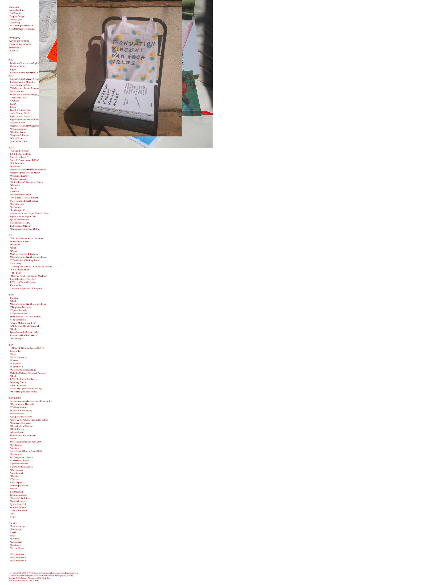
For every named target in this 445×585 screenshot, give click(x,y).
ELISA (13, 103)
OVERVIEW (14, 38)
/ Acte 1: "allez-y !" (19, 157)
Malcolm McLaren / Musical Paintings (28, 372)
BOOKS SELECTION (19, 41)
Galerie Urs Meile (18, 122)
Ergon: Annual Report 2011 (23, 216)
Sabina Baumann (18, 385)
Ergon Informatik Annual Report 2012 (28, 119)
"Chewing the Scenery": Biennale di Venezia (31, 266)
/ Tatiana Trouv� (18, 310)
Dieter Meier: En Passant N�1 (24, 332)
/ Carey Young (17, 138)
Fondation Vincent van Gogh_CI (25, 94)
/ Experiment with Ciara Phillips (25, 228)
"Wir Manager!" (17, 338)
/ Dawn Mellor (17, 413)
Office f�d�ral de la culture (23, 391)
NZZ (12, 513)
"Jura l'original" (17, 210)
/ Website (14, 100)
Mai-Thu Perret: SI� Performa (24, 253)
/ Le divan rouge (18, 526)
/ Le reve (14, 360)
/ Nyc (12, 535)
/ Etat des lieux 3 (18, 560)
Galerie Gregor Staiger (20, 194)
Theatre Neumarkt (18, 510)
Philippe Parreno (18, 507)
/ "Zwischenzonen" (19, 313)
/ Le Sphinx (15, 363)
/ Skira (13, 354)
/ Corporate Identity (19, 175)
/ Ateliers (14, 447)
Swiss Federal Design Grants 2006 (26, 441)
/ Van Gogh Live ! (18, 97)
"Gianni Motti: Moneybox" (23, 322)
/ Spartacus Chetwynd (20, 422)
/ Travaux (14, 479)
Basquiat (14, 297)
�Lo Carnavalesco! (19, 219)
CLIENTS (13, 50)
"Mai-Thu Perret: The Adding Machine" (28, 275)
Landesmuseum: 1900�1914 (24, 72)
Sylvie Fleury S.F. (18, 504)
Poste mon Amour (18, 494)
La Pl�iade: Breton (19, 460)
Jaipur (13, 106)
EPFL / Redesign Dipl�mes (23, 379)
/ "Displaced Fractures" (20, 307)
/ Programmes (16, 469)
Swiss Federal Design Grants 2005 (26, 451)
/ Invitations (16, 444)
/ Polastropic (16, 529)
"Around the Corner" (19, 150)
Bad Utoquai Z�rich (20, 225)
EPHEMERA (15, 47)
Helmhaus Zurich (18, 66)
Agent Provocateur (19, 463)
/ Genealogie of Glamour (21, 426)
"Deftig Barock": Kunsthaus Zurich (26, 182)
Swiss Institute (17, 91)
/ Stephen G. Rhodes (19, 135)
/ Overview (15, 166)
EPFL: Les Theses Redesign (23, 282)
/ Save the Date (17, 203)
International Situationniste (23, 435)
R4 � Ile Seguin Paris (20, 153)
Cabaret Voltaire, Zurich (21, 466)
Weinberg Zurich (18, 382)
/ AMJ (13, 532)
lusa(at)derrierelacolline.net (22, 28)
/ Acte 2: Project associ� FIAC (24, 160)
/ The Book (15, 272)
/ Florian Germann (18, 178)
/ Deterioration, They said (22, 404)
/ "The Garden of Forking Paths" (25, 260)
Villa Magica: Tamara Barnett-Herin (27, 88)
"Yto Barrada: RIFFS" (20, 269)
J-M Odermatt (16, 491)
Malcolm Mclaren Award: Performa (26, 238)
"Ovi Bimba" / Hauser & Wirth (24, 197)
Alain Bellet (34, 580)
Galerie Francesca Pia (20, 222)
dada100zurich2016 (19, 113)
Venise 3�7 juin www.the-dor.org (26, 388)
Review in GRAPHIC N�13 (23, 335)
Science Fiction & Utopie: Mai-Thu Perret (29, 213)
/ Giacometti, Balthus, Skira (23, 369)
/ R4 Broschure (17, 163)
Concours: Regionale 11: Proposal (26, 288)
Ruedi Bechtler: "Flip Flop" (23, 279)
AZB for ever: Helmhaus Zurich (24, 325)
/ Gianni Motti (17, 432)
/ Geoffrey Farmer (18, 131)
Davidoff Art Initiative (20, 110)
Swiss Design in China (20, 85)
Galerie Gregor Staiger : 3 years (24, 78)
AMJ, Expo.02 (17, 482)
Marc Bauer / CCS (18, 141)
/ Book (13, 188)
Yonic (13, 516)
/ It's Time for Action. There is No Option (29, 419)
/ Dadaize (14, 476)
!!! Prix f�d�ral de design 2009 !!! (27, 347)
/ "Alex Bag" (16, 263)
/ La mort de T (16, 366)
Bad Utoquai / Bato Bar (21, 116)
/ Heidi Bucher (17, 429)
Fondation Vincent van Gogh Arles (26, 63)
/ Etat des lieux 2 (18, 557)
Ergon (13, 69)
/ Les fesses (15, 544)
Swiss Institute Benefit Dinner (24, 200)
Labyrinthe (15, 350)
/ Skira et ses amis (18, 357)
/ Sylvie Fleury (17, 548)
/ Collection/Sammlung (21, 410)
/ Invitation (15, 207)
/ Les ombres (16, 541)
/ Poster (13, 250)
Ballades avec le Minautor (22, 81)
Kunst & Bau (16, 285)
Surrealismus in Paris (20, 241)
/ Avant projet (16, 472)
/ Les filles (15, 538)
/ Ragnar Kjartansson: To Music (25, 172)
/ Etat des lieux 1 (18, 554)
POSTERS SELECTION (20, 44)
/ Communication (18, 128)
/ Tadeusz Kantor (18, 407)
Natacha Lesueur (18, 501)
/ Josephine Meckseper (20, 416)
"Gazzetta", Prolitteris (20, 497)
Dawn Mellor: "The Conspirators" (26, 316)
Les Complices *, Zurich (21, 457)
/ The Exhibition (18, 319)
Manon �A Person (19, 485)
